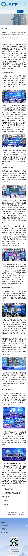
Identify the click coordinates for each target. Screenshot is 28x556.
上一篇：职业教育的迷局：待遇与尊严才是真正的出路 (14, 512)
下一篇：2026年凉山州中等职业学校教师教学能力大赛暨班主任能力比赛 (14, 514)
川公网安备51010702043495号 (14, 551)
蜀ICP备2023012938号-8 (14, 553)
